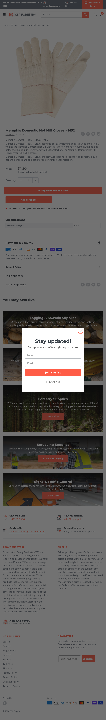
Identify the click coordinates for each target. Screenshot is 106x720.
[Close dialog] (80, 331)
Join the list (53, 372)
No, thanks (53, 382)
